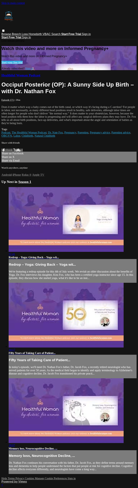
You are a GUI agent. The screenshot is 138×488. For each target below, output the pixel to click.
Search (56, 34)
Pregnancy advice (100, 132)
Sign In (26, 37)
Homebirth (36, 34)
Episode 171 (7, 100)
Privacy (20, 478)
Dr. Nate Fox (55, 132)
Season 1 (24, 182)
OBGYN (6, 135)
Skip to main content (13, 2)
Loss (25, 34)
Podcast (5, 132)
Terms (11, 478)
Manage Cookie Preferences (51, 478)
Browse (6, 34)
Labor (16, 135)
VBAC (47, 34)
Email (19, 149)
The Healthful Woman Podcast (29, 132)
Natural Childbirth (44, 135)
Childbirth (27, 135)
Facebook (7, 149)
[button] (3, 30)
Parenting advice (120, 132)
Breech (17, 34)
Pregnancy (70, 132)
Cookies (30, 478)
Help (4, 478)
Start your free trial (12, 62)
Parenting (83, 132)
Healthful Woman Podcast (20, 75)
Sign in (86, 34)
